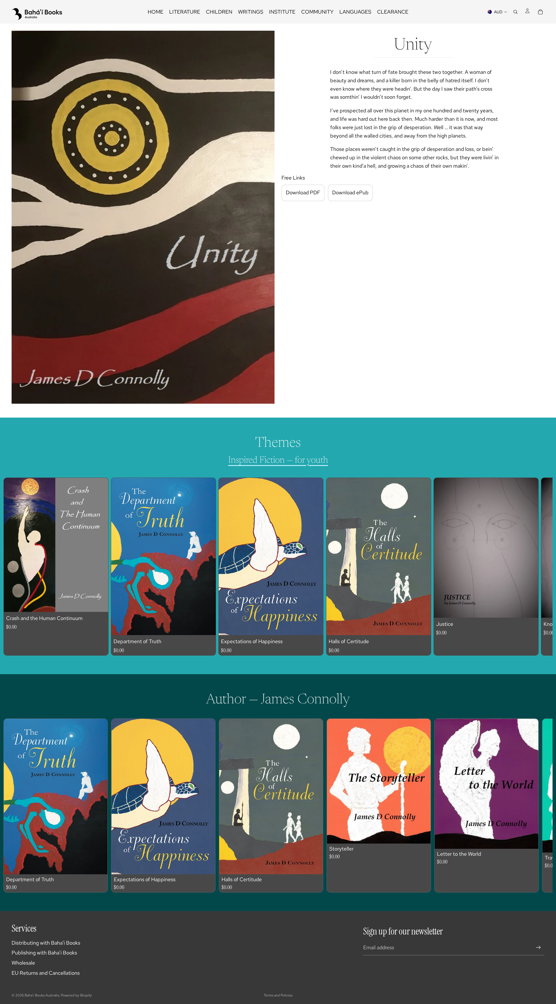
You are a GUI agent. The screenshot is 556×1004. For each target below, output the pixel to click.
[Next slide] (534, 566)
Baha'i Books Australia (42, 995)
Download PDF (303, 192)
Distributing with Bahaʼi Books (46, 942)
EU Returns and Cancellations (46, 973)
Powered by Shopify (76, 995)
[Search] (515, 12)
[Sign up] (538, 947)
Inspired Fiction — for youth (278, 460)
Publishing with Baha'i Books (44, 952)
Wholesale (23, 962)
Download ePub (350, 192)
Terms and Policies (278, 995)
